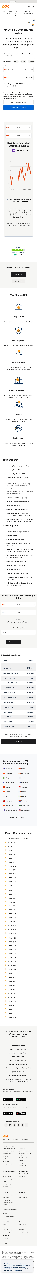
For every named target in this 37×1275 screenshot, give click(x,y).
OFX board (5, 1238)
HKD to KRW (12, 914)
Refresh (31, 54)
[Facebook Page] (6, 1125)
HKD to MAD (12, 921)
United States (25, 810)
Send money (6, 1197)
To (4, 73)
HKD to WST (12, 1005)
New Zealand (10, 782)
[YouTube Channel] (22, 1125)
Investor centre (23, 1224)
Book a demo (24, 1139)
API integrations (23, 1195)
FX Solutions (6, 1156)
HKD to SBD (12, 969)
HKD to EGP (12, 878)
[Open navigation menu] (33, 6)
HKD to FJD (11, 886)
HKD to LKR (12, 918)
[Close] (30, 1261)
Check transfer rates (8, 1195)
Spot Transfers (6, 1159)
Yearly (27, 622)
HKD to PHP (12, 954)
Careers (5, 1243)
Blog (20, 1179)
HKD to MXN (12, 925)
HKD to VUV (12, 1001)
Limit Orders (6, 1161)
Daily (11, 622)
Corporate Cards (7, 1153)
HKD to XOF (12, 1009)
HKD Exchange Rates (17, 13)
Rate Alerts (5, 1181)
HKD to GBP (12, 890)
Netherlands (25, 801)
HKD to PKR (12, 957)
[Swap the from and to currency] (19, 132)
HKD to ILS (11, 902)
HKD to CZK (12, 870)
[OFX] (5, 6)
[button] (15, 61)
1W (14, 151)
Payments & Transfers (8, 1151)
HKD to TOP (12, 981)
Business (5, 1)
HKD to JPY (12, 910)
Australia (9, 769)
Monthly (19, 622)
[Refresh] (4, 54)
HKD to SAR (12, 965)
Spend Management (24, 1151)
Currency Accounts (7, 1164)
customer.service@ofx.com (18, 1053)
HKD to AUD (12, 846)
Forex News (22, 1176)
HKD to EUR (12, 882)
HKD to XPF (12, 1013)
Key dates (21, 1229)
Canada (23, 769)
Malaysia (9, 801)
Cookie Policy (18, 1270)
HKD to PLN (12, 961)
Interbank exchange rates (9, 1176)
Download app (6, 1200)
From (4, 65)
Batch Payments (23, 1157)
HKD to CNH (12, 862)
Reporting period (18, 628)
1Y (21, 151)
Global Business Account (9, 1148)
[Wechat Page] (18, 1125)
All (27, 151)
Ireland (23, 796)
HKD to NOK (12, 933)
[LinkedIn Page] (10, 1125)
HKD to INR (11, 906)
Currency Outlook (23, 1173)
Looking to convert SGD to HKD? (18, 838)
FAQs (8, 1139)
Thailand (24, 787)
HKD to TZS (12, 989)
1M (18, 151)
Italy (7, 778)
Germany (9, 773)
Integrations (22, 1160)
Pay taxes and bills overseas (10, 1209)
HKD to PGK (12, 950)
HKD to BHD (12, 850)
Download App (22, 1165)
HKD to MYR (12, 929)
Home (3, 11)
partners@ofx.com (18, 1072)
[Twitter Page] (14, 1125)
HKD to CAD (12, 854)
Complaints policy (7, 1229)
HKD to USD (12, 993)
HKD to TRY (12, 986)
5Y (24, 151)
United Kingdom (11, 810)
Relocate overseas (7, 1206)
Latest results (22, 1227)
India (7, 796)
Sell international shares (8, 1216)
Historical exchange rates (9, 1179)
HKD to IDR (11, 898)
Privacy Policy (6, 1232)
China (8, 792)
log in (29, 96)
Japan (23, 778)
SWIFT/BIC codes (7, 1186)
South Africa (25, 805)
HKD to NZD (12, 938)
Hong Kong (23, 498)
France (23, 792)
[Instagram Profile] (26, 1125)
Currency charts (7, 1184)
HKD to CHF (12, 858)
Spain (8, 787)
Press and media (23, 1197)
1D (10, 151)
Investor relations (23, 1232)
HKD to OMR (12, 942)
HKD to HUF (12, 894)
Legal (4, 1227)
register (23, 96)
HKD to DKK (12, 874)
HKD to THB (12, 977)
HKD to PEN (12, 946)
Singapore (23, 561)
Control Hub (22, 1148)
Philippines (24, 782)
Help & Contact (15, 1139)
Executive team (6, 1240)
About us (5, 1224)
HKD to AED (12, 842)
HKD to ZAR (12, 1017)
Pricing (21, 1163)
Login (28, 6)
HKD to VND (12, 997)
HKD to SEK (12, 973)
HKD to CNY (12, 866)
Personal (13, 1)
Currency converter (7, 1173)
